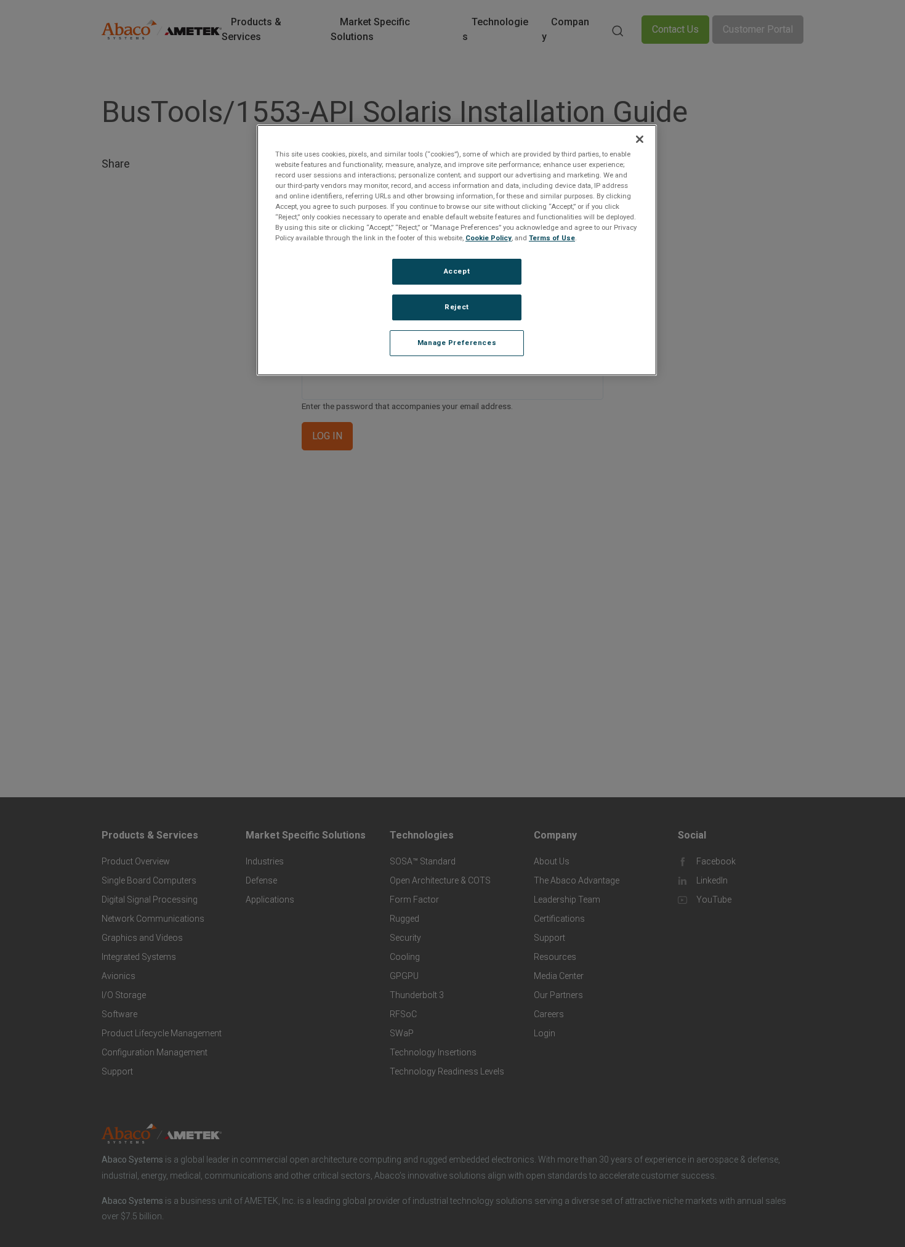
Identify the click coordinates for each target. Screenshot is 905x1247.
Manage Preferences (456, 343)
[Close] (639, 139)
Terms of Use (552, 238)
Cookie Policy (488, 238)
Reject (456, 307)
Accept (457, 271)
